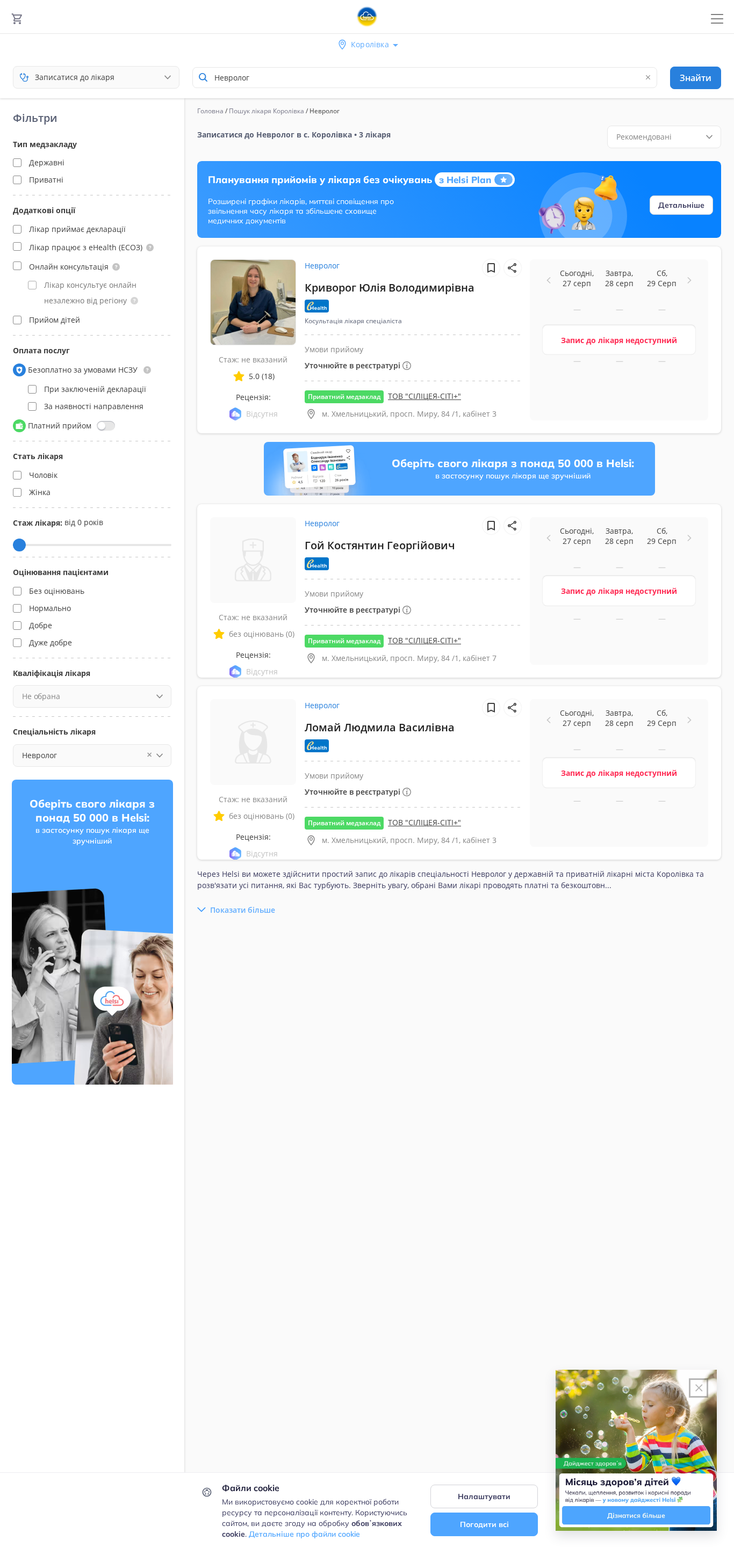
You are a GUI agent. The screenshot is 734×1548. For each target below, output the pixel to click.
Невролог (322, 265)
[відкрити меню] (717, 19)
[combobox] (424, 77)
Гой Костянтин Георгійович (380, 545)
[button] (149, 247)
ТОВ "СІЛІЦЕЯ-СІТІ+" (424, 396)
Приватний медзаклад (344, 396)
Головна (210, 110)
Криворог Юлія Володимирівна (389, 287)
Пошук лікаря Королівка (266, 110)
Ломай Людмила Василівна (380, 727)
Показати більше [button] (242, 910)
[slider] (19, 545)
